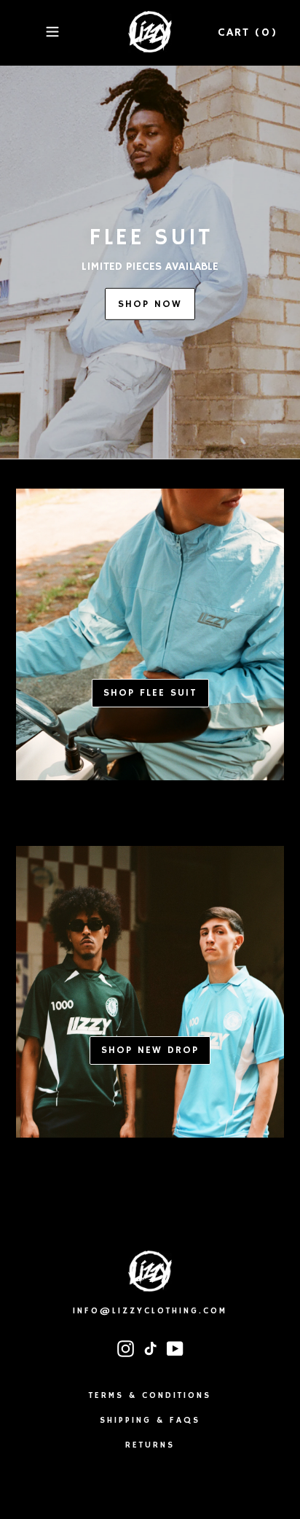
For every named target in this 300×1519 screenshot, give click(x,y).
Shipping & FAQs (150, 1420)
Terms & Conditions (150, 1395)
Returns (150, 1445)
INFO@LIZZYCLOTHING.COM (150, 1310)
